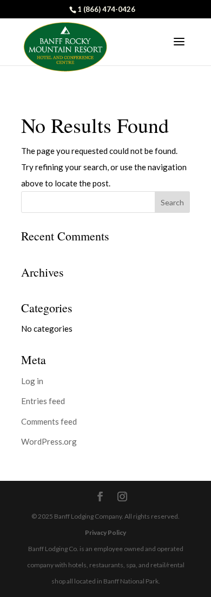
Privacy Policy (105, 532)
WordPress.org (49, 441)
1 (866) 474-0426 (106, 9)
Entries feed (43, 401)
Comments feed (49, 421)
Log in (32, 381)
